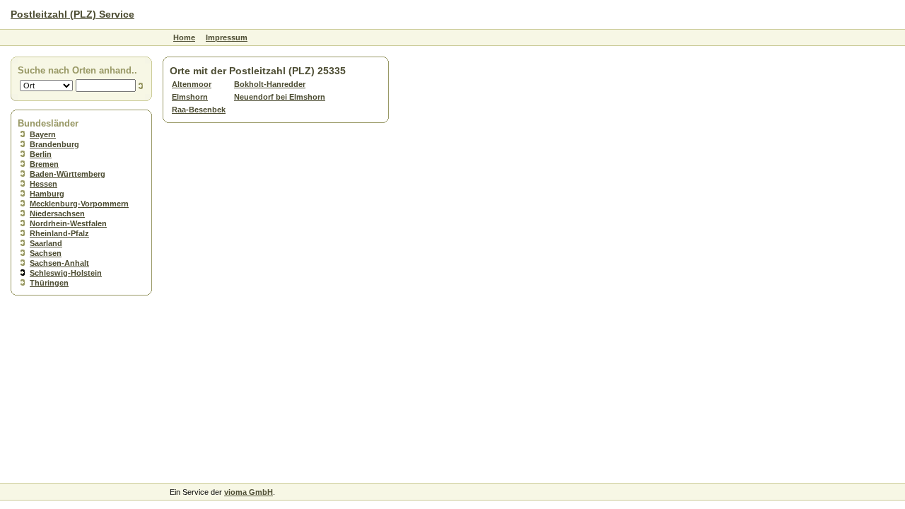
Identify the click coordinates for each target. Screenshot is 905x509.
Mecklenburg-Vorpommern (79, 203)
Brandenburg (54, 144)
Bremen (44, 164)
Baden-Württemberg (67, 174)
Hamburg (47, 193)
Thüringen (49, 283)
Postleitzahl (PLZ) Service (72, 14)
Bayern (43, 134)
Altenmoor (191, 84)
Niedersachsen (57, 213)
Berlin (41, 154)
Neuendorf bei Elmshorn (279, 97)
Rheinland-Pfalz (59, 233)
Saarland (46, 243)
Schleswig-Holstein (66, 273)
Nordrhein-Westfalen (68, 223)
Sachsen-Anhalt (59, 263)
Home (184, 37)
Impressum (226, 37)
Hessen (43, 184)
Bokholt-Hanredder (269, 84)
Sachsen (46, 253)
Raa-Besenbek (199, 109)
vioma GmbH (248, 492)
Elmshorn (190, 97)
